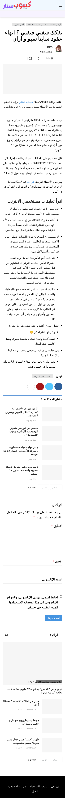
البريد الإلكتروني (50, 579)
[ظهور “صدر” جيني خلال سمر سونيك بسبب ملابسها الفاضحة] (52, 745)
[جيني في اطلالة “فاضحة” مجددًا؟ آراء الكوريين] (52, 706)
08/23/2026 (31, 709)
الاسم (57, 561)
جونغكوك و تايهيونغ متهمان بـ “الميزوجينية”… (23, 722)
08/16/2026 (31, 747)
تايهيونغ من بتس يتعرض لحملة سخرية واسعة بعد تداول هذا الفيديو (22, 470)
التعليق (56, 525)
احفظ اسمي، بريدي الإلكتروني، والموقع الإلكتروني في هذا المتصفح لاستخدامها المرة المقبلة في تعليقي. (32, 602)
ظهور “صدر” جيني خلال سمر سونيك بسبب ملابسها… (23, 741)
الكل (6, 634)
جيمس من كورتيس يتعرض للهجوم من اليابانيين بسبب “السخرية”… (24, 431)
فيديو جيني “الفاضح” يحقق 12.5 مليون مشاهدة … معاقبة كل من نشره (34, 690)
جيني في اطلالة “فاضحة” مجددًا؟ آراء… (21, 703)
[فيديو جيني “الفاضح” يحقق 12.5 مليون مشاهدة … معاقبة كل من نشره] (32, 663)
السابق (55, 487)
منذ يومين (32, 459)
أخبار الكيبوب (19, 24)
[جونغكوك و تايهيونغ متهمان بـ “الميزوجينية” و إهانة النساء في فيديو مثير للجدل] (52, 725)
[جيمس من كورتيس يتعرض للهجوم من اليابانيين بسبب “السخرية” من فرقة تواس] (52, 433)
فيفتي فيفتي (26, 102)
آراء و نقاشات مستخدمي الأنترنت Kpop (44, 24)
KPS (50, 47)
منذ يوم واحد (30, 420)
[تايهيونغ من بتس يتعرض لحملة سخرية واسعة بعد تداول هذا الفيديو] (52, 472)
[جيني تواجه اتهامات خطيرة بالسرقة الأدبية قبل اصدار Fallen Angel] (52, 452)
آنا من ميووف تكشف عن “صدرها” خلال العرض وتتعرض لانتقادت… (21, 411)
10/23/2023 (46, 51)
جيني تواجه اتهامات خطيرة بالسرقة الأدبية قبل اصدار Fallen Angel (20, 450)
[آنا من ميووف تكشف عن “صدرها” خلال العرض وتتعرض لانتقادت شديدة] (52, 414)
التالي (44, 487)
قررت (30, 182)
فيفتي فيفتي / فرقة (42, 376)
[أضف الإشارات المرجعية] (22, 58)
